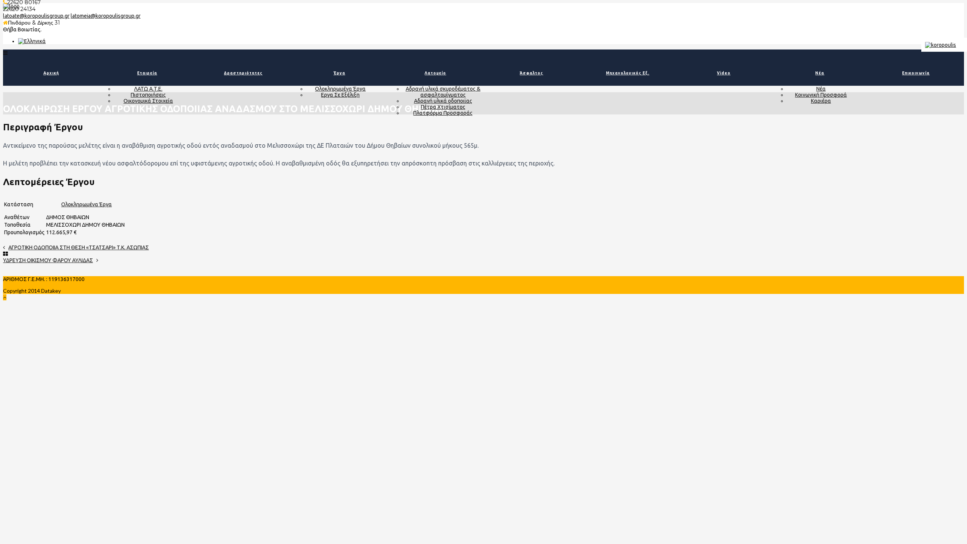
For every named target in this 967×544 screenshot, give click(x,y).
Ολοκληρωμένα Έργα (340, 89)
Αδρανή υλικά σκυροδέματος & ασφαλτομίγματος (443, 92)
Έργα (339, 73)
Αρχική (51, 73)
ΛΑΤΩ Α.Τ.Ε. (148, 89)
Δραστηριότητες (243, 73)
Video (724, 73)
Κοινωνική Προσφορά (821, 95)
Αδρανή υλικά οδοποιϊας (443, 101)
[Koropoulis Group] (32, 41)
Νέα (819, 73)
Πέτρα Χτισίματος (443, 107)
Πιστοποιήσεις (148, 95)
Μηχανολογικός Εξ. (627, 73)
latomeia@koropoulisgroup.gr (106, 16)
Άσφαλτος (531, 73)
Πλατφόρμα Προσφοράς (443, 113)
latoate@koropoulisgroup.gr (36, 16)
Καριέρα (821, 101)
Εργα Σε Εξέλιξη (340, 95)
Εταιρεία (147, 73)
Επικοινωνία (916, 73)
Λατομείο (435, 73)
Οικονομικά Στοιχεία (148, 101)
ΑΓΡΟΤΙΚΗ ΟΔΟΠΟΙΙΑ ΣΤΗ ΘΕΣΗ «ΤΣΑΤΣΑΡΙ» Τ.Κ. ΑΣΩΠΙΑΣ (78, 247)
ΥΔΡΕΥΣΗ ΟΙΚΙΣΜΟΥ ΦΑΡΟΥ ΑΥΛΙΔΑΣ (48, 260)
